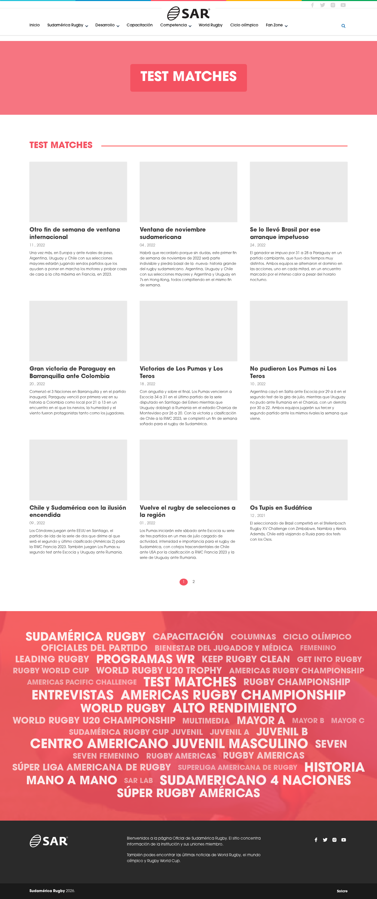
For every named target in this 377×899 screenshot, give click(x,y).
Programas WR (145, 660)
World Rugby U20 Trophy (159, 671)
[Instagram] (333, 5)
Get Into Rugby (329, 660)
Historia (334, 768)
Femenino (318, 648)
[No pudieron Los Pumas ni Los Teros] (299, 331)
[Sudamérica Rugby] (188, 13)
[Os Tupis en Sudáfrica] (299, 470)
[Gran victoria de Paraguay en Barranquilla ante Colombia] (78, 331)
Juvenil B (282, 733)
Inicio (34, 25)
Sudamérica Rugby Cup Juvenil (136, 733)
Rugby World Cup (51, 671)
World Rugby (211, 25)
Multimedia (206, 722)
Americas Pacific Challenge (82, 683)
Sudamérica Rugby (65, 25)
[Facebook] (312, 5)
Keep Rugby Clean (246, 660)
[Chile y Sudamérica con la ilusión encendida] (78, 470)
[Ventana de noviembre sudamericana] (188, 192)
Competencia (173, 25)
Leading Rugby (52, 660)
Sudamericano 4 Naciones (255, 781)
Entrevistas (73, 696)
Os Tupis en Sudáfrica (281, 508)
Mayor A (261, 721)
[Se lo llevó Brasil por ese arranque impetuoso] (299, 192)
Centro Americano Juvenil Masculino (169, 744)
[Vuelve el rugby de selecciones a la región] (188, 470)
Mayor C (347, 721)
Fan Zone (274, 25)
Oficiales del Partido (94, 648)
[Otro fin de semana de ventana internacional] (78, 192)
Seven (331, 745)
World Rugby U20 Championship (94, 721)
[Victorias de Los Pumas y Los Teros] (188, 331)
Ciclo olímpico (244, 25)
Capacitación (140, 25)
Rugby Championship (296, 682)
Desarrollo (105, 25)
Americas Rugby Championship (296, 671)
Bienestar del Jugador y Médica (224, 649)
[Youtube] (343, 5)
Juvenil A (230, 733)
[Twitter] (322, 5)
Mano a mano (71, 781)
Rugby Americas (181, 757)
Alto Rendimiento (235, 709)
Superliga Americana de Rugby (237, 768)
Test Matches (190, 683)
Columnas (253, 638)
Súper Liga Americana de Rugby (91, 768)
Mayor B (308, 721)
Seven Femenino (106, 757)
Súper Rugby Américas (188, 794)
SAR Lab (138, 781)
